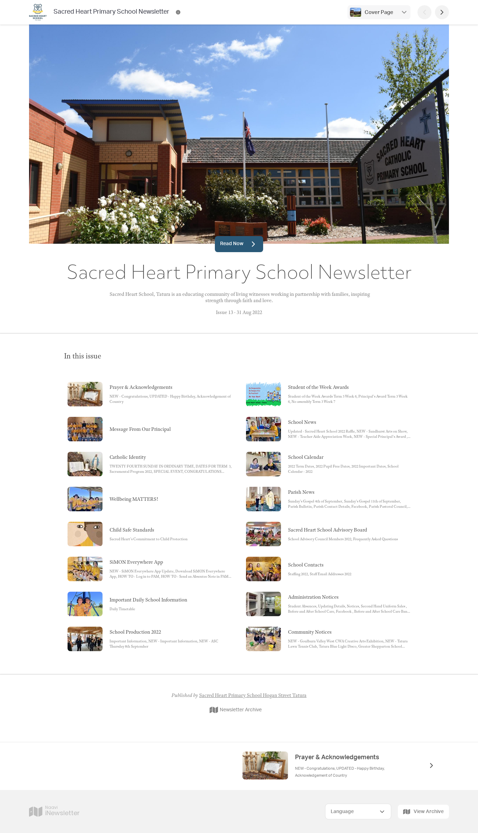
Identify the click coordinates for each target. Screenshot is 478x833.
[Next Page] (442, 12)
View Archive (429, 811)
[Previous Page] (424, 12)
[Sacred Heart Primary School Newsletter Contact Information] (178, 12)
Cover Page (379, 12)
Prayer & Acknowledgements (337, 757)
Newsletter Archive (241, 709)
